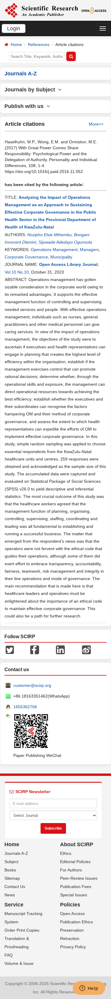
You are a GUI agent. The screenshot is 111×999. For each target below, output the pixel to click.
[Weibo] (86, 649)
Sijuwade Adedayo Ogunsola (65, 242)
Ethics (65, 853)
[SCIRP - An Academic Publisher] (41, 10)
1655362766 (25, 706)
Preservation (72, 930)
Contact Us (14, 886)
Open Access (72, 913)
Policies (70, 905)
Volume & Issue (18, 963)
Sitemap (12, 878)
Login (13, 28)
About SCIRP (76, 844)
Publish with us (25, 106)
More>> (96, 124)
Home (16, 44)
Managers (89, 249)
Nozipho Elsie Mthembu (49, 234)
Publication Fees (75, 886)
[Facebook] (34, 649)
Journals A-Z (16, 853)
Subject (11, 861)
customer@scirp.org (32, 685)
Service (13, 905)
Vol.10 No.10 (17, 272)
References (38, 44)
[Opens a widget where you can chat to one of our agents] (89, 988)
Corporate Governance (26, 257)
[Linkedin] (60, 649)
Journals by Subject (31, 90)
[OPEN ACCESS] (94, 10)
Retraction (69, 938)
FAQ (8, 955)
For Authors (71, 870)
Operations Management (54, 249)
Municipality (61, 257)
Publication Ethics (76, 921)
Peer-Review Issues (78, 878)
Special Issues (73, 894)
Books (10, 870)
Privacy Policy (73, 946)
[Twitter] (10, 649)
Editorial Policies (75, 861)
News (9, 894)
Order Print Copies (21, 930)
